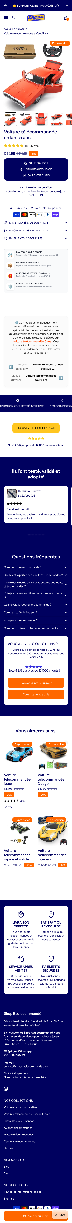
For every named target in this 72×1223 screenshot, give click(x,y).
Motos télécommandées (19, 1134)
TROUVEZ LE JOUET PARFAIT (36, 428)
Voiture (20, 28)
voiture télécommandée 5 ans (32, 341)
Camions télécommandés (19, 1141)
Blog (6, 1166)
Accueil (8, 28)
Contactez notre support (36, 683)
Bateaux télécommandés (19, 1121)
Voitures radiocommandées (20, 1107)
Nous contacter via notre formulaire (25, 1077)
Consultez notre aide (36, 694)
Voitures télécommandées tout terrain (27, 1114)
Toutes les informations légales (22, 1191)
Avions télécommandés (18, 1128)
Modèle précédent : (36, 366)
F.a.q (6, 1173)
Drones (8, 1148)
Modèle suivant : (37, 377)
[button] (10, 119)
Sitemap (9, 1198)
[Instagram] (6, 1089)
